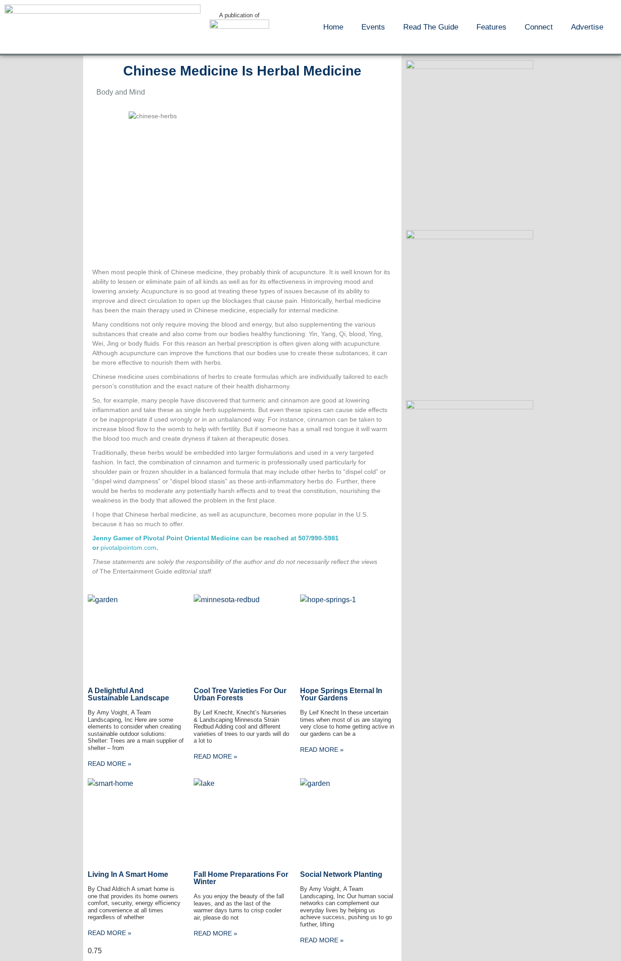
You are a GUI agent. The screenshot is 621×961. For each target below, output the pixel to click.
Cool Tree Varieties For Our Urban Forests (240, 694)
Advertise (587, 27)
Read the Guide (430, 27)
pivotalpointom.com (128, 547)
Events (373, 27)
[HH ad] (469, 66)
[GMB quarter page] (469, 407)
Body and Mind (120, 92)
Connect (539, 27)
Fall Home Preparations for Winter (241, 878)
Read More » (109, 763)
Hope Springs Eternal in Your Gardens (341, 694)
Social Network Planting (341, 874)
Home (333, 27)
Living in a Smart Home (128, 874)
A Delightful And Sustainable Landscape (128, 694)
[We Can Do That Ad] (469, 237)
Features (491, 27)
